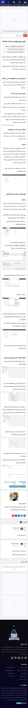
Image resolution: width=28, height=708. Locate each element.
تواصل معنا (23, 673)
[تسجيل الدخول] (3, 2)
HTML (18, 5)
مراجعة (22, 482)
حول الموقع (23, 667)
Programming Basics (6, 5)
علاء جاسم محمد (22, 503)
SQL (14, 5)
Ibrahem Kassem (15, 543)
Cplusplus (6, 59)
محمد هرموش (16, 527)
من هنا (23, 103)
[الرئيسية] (25, 2)
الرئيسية (24, 31)
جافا (11, 59)
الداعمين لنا (10, 676)
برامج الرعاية (23, 676)
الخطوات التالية (17, 206)
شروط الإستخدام (9, 670)
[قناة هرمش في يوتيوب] (18, 657)
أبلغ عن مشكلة (22, 679)
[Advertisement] (14, 19)
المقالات (19, 31)
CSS (23, 5)
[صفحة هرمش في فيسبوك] (22, 657)
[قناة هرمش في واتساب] (12, 657)
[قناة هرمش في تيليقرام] (15, 657)
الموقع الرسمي (11, 136)
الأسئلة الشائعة (9, 667)
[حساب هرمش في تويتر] (25, 657)
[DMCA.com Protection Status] (21, 704)
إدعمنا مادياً (10, 673)
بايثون (24, 62)
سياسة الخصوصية (22, 670)
